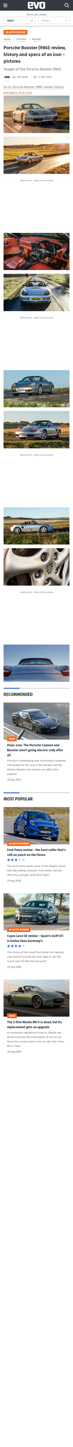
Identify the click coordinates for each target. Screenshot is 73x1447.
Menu (5, 5)
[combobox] (5, 20)
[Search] (66, 5)
